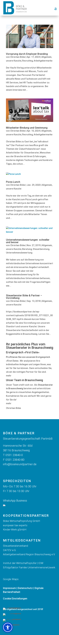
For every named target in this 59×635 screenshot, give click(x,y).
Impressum (9, 588)
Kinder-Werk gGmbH (14, 529)
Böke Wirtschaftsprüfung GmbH (21, 520)
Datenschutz (25, 588)
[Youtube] (29, 471)
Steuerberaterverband (16, 545)
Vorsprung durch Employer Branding (27, 53)
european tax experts (15, 525)
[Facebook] (6, 471)
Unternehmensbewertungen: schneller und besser (27, 241)
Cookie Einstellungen (15, 598)
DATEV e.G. (9, 550)
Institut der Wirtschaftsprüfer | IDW (23, 563)
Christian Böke (17, 57)
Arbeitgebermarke (43, 60)
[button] (7, 627)
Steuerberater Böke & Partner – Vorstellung (24, 296)
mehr (8, 375)
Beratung (27, 249)
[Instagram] (14, 471)
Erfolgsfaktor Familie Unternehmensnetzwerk (29, 567)
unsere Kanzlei (13, 60)
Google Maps (11, 579)
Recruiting (27, 60)
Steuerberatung (41, 249)
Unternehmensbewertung (19, 252)
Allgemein (46, 57)
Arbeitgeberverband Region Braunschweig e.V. (29, 554)
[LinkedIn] (21, 471)
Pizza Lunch (13, 181)
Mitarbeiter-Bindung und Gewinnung (27, 127)
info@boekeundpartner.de (20, 464)
